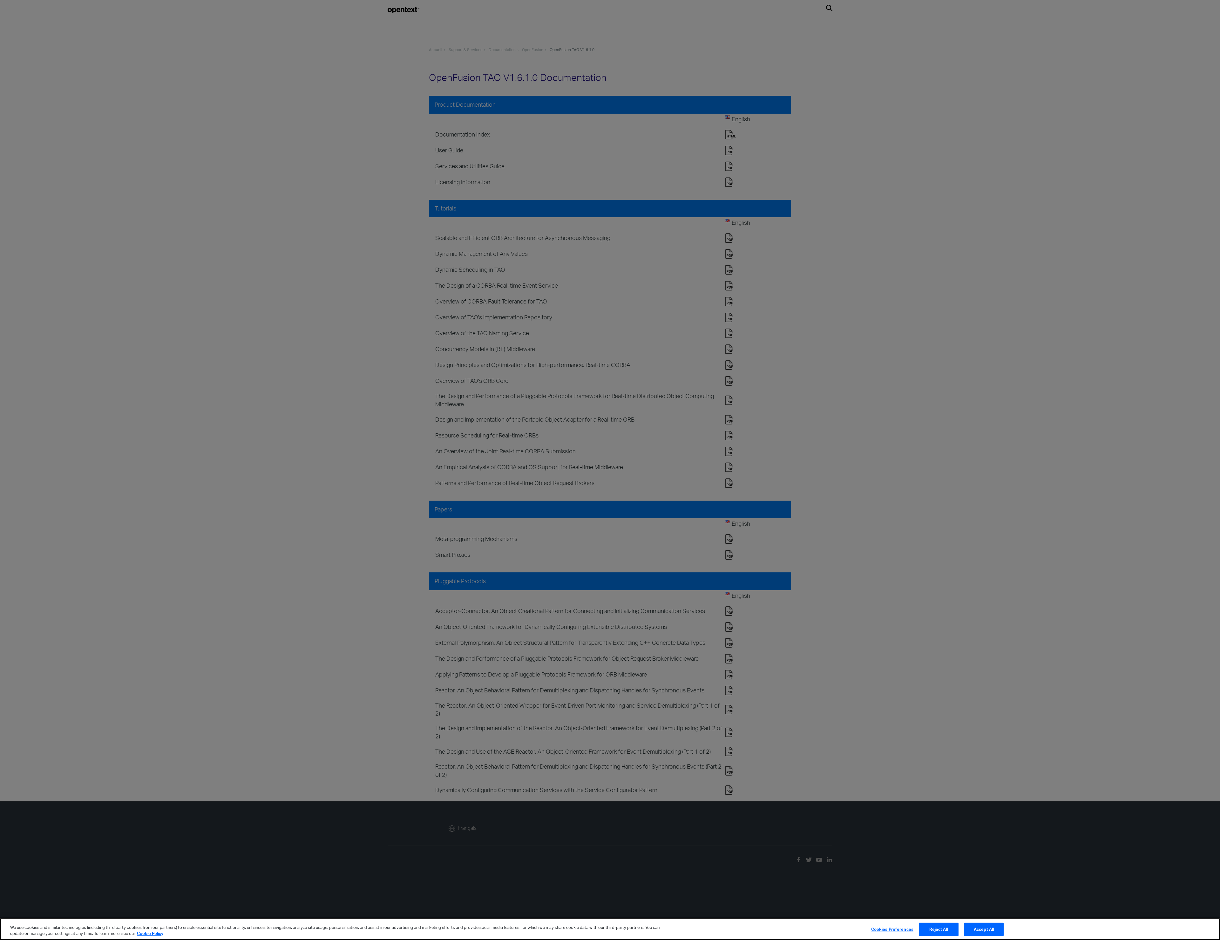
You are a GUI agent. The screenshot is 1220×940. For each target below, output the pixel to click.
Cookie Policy (150, 933)
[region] (610, 929)
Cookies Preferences (892, 929)
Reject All (938, 929)
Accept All (984, 929)
